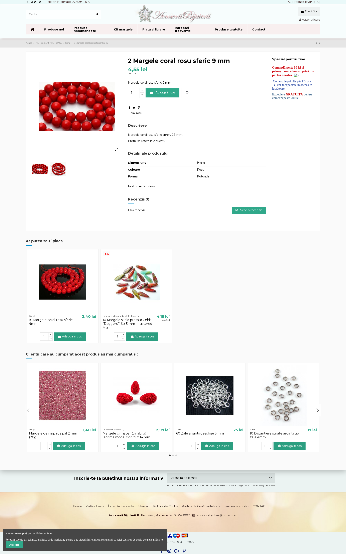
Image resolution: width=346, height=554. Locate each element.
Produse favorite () (306, 2)
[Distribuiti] (129, 107)
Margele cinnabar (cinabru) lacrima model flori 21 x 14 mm (126, 435)
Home (77, 506)
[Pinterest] (139, 107)
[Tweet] (134, 107)
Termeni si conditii (236, 506)
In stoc (133, 186)
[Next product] (319, 43)
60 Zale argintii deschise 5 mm (200, 433)
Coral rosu (135, 113)
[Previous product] (317, 43)
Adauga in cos (165, 92)
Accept (14, 545)
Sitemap (144, 506)
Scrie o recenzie (251, 210)
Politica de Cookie (165, 506)
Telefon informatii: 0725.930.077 (68, 2)
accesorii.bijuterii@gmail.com (217, 515)
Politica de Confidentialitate (201, 506)
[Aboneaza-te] (270, 478)
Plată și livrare (94, 506)
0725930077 (183, 515)
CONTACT (260, 506)
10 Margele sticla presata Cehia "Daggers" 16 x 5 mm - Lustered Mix (127, 323)
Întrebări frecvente (121, 506)
